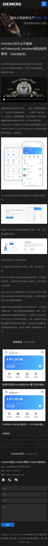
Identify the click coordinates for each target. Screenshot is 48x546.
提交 (7, 524)
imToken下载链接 (14, 441)
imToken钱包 (40, 433)
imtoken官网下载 (18, 54)
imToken (34, 437)
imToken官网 (17, 433)
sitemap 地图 (24, 538)
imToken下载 (28, 433)
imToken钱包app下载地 (28, 445)
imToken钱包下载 (23, 437)
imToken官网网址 (29, 441)
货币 (45, 68)
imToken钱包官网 (8, 437)
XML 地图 (13, 538)
